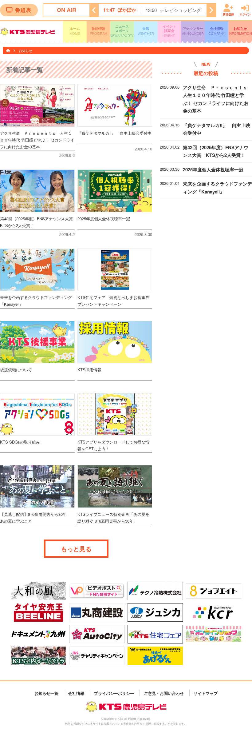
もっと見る (76, 548)
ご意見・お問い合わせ (164, 693)
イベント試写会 (169, 31)
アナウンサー (193, 31)
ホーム (75, 31)
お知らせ (240, 31)
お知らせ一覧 (46, 693)
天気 (146, 31)
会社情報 (216, 31)
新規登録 (228, 14)
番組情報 (98, 31)
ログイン (245, 14)
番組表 (23, 10)
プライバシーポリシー (114, 693)
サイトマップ (206, 693)
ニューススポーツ (122, 31)
